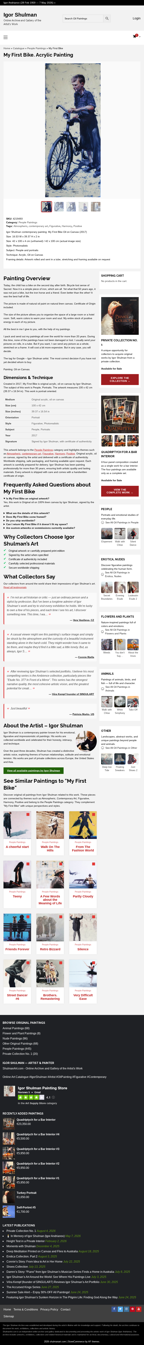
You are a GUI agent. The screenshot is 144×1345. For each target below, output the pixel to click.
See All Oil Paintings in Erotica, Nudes (117, 574)
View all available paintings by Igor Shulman (33, 770)
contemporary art (38, 226)
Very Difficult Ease (83, 997)
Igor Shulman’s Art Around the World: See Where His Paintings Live (48, 1276)
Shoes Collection (17, 1266)
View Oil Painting (49, 836)
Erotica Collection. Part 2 (21, 1256)
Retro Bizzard (50, 949)
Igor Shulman (20, 15)
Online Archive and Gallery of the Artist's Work (54, 1068)
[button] (134, 439)
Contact (65, 1309)
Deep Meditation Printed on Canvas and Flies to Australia (42, 1251)
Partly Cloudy (83, 896)
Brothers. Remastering (50, 997)
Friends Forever (17, 949)
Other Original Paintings (17, 1043)
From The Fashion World (83, 848)
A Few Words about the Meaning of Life (50, 900)
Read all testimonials (15, 587)
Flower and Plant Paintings (19, 1033)
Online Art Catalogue (16, 1076)
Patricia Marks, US (83, 714)
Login (136, 18)
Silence (83, 949)
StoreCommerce (76, 1341)
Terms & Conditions (26, 1309)
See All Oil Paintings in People (122, 522)
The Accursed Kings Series (23, 1287)
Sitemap (9, 1316)
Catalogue (18, 48)
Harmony (67, 226)
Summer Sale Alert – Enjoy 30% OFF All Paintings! (38, 1292)
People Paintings (36, 48)
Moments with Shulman (21, 1246)
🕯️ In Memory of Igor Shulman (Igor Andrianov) (35, 1236)
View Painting (16, 836)
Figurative (54, 226)
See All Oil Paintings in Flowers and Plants (117, 631)
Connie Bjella (86, 657)
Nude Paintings (12, 1038)
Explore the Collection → (120, 379)
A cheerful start (17, 847)
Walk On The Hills (50, 848)
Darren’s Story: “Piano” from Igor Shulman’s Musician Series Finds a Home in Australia (60, 1271)
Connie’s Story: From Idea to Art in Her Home (34, 1261)
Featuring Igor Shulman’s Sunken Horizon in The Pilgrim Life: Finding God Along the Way (62, 1297)
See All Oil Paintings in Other (121, 747)
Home (7, 48)
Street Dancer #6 (17, 997)
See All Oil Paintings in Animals (117, 688)
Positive (77, 226)
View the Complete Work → (120, 491)
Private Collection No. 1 (17, 1053)
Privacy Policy (49, 1309)
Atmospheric (20, 226)
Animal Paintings (13, 1028)
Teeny (17, 896)
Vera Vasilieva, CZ (83, 620)
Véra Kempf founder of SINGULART (73, 694)
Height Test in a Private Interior (25, 1241)
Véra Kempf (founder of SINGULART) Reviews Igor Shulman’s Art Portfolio (52, 1282)
